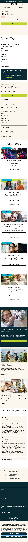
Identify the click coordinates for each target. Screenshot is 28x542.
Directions (3, 48)
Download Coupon (14, 169)
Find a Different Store (5, 66)
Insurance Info (9, 77)
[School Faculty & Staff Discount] (14, 386)
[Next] (26, 1)
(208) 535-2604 (6, 115)
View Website (4, 99)
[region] (14, 1)
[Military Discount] (14, 355)
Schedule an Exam (14, 23)
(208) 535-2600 (6, 50)
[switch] (1, 11)
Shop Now (20, 1)
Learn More (6, 341)
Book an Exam (21, 7)
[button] (1, 4)
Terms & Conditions (14, 173)
